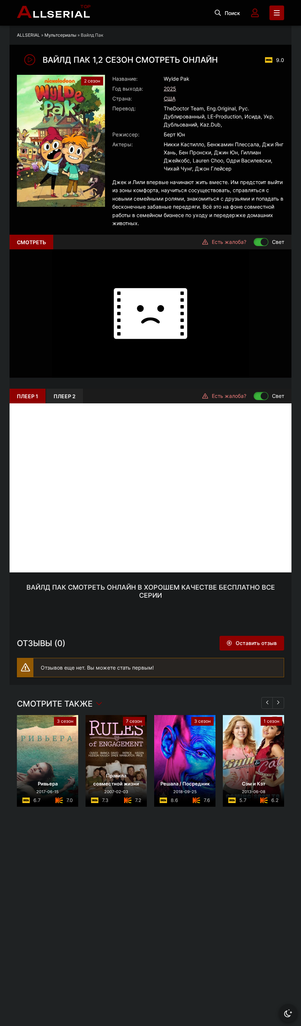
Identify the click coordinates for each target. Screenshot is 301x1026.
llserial (54, 12)
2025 (170, 88)
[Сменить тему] (288, 1013)
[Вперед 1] (278, 702)
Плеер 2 (65, 396)
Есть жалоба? (229, 242)
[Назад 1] (267, 702)
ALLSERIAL (28, 35)
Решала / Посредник (185, 784)
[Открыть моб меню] (276, 13)
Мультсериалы (60, 35)
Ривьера (48, 784)
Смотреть (31, 242)
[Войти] (254, 13)
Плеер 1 (27, 396)
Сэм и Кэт (253, 784)
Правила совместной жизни (116, 780)
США (169, 98)
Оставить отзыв (256, 643)
